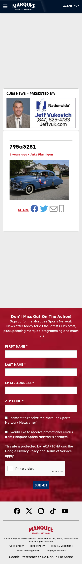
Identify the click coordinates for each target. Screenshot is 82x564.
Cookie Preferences (24, 557)
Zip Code (14, 401)
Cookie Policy (16, 545)
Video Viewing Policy (28, 550)
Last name (15, 365)
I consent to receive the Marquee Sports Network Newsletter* (37, 420)
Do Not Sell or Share (57, 557)
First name (16, 346)
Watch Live (71, 6)
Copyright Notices (56, 550)
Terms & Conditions (62, 545)
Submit (41, 485)
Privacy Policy (37, 545)
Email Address (19, 383)
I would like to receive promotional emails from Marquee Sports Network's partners (39, 434)
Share (23, 209)
